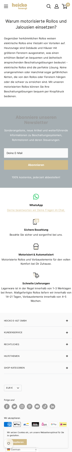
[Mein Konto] (57, 6)
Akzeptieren (17, 442)
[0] (64, 6)
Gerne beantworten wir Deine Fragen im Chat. (36, 210)
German (15, 449)
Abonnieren (36, 164)
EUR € (9, 387)
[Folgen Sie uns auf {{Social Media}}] (7, 406)
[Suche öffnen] (49, 6)
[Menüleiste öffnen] (6, 6)
